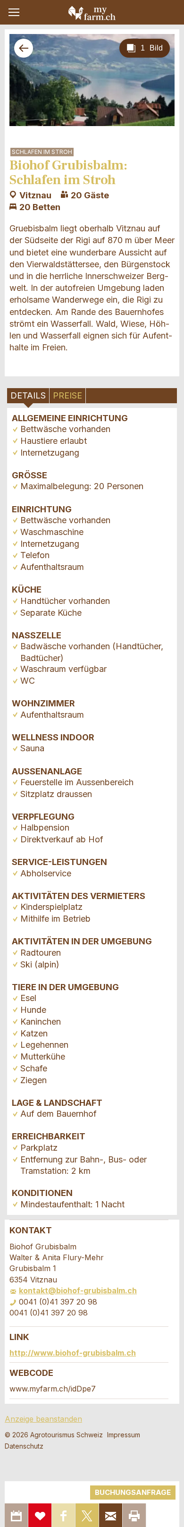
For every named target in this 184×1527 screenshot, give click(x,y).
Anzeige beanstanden (43, 1419)
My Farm (92, 13)
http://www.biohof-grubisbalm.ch (72, 1352)
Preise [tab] (67, 395)
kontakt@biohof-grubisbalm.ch (78, 1290)
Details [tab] (28, 395)
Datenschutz (24, 1446)
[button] (14, 12)
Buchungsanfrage (133, 1492)
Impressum (123, 1435)
